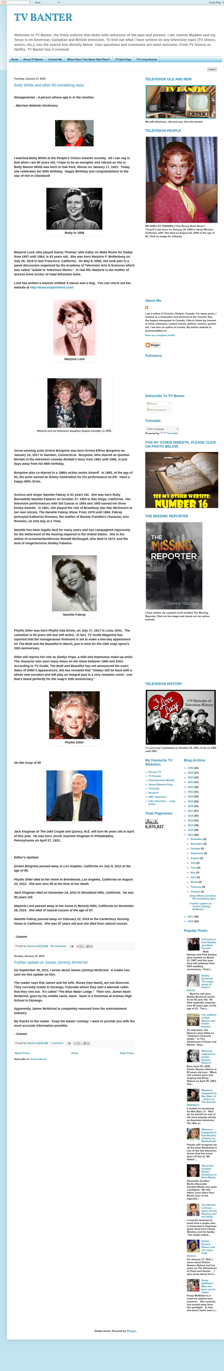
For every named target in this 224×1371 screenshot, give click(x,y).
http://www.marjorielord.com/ (52, 287)
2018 (191, 806)
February (196, 886)
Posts (153, 403)
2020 (191, 796)
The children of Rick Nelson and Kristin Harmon (208, 1020)
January (196, 891)
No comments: (59, 946)
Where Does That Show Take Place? (88, 59)
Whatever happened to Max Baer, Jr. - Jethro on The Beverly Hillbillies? (202, 1097)
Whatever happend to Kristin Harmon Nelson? (208, 1057)
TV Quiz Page (123, 59)
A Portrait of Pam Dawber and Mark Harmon (208, 943)
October (196, 848)
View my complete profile (160, 335)
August (195, 858)
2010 (191, 921)
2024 (191, 777)
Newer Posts (22, 1053)
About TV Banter (33, 59)
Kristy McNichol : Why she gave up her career (208, 1286)
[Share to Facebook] (88, 946)
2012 (191, 834)
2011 (191, 916)
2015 (191, 820)
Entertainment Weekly (161, 780)
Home (14, 59)
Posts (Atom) (38, 1059)
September (197, 853)
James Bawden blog (160, 784)
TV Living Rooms (146, 59)
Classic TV (154, 772)
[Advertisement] (174, 267)
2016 (191, 815)
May (193, 872)
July (193, 862)
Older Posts (127, 1053)
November (197, 843)
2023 (191, 782)
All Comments (158, 409)
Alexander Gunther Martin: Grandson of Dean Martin (208, 1171)
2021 (191, 791)
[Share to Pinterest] (91, 946)
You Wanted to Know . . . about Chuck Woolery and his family (209, 1210)
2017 (191, 810)
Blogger (131, 1331)
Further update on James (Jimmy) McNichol (51, 962)
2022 (191, 787)
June (194, 867)
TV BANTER (43, 18)
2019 (191, 801)
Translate (172, 433)
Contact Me (55, 59)
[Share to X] (84, 946)
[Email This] (78, 946)
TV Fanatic (154, 776)
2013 (191, 830)
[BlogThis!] (81, 946)
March (195, 882)
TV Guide (153, 788)
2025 (191, 772)
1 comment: (57, 1043)
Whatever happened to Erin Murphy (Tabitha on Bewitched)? (209, 1135)
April (194, 877)
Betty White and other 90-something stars (49, 85)
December (197, 839)
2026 (191, 768)
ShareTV (153, 792)
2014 (191, 825)
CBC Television (157, 796)
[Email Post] (71, 946)
